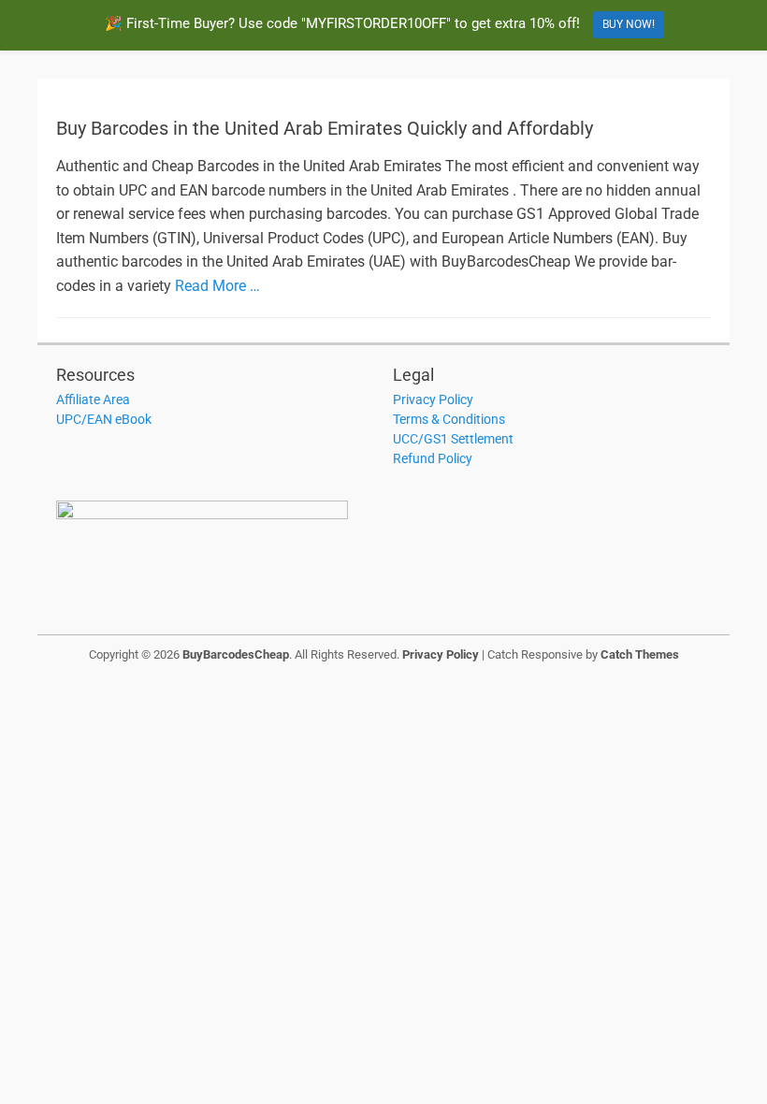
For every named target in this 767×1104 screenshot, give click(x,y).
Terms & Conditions (449, 419)
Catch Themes (640, 654)
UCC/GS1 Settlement (453, 438)
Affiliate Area (93, 399)
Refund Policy (432, 458)
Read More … (217, 286)
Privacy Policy (433, 399)
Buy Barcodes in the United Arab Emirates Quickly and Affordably (324, 128)
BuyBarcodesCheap (235, 654)
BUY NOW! (628, 24)
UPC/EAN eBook (104, 419)
